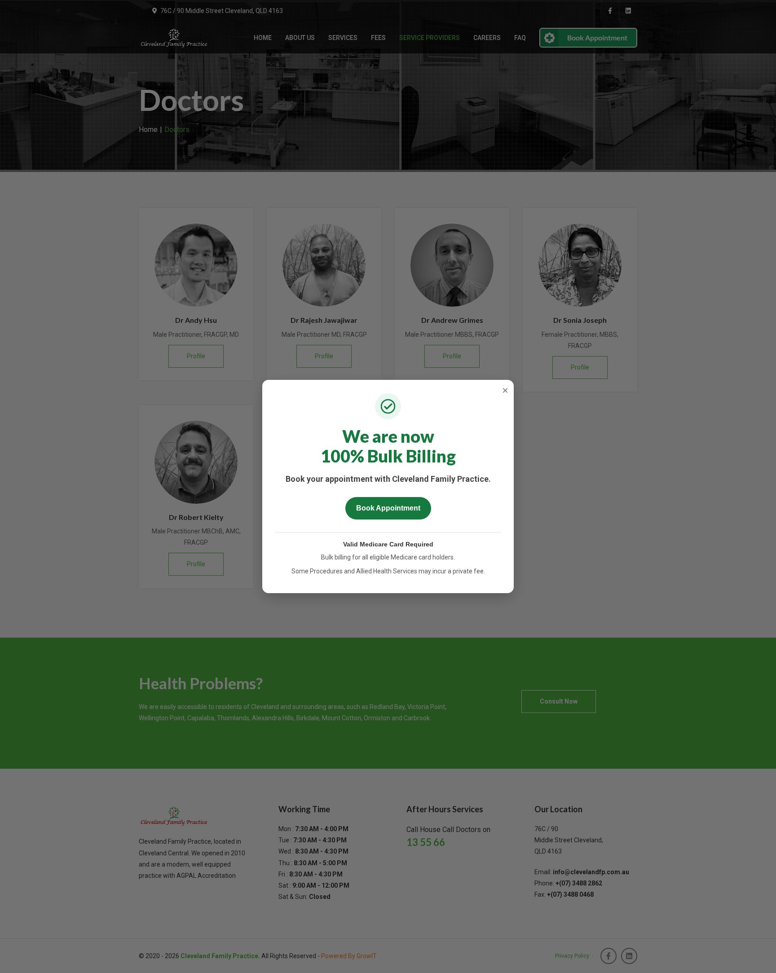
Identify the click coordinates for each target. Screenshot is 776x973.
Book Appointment (388, 508)
